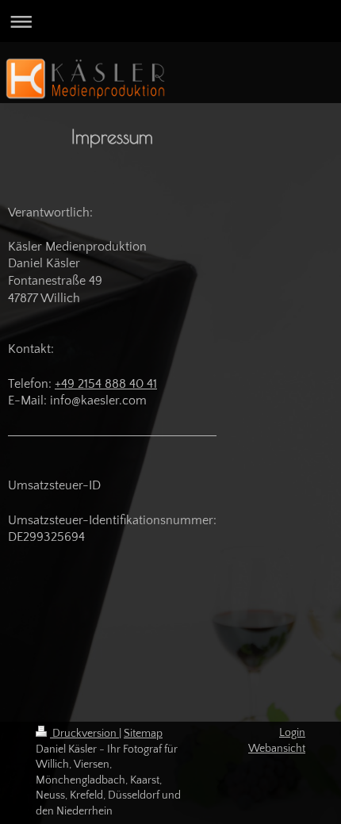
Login (292, 732)
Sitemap (143, 733)
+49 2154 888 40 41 (106, 384)
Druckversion (84, 733)
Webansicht (276, 748)
